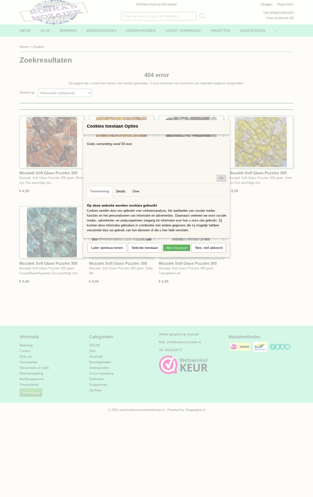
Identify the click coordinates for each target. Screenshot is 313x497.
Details (121, 191)
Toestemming (99, 191)
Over (136, 191)
